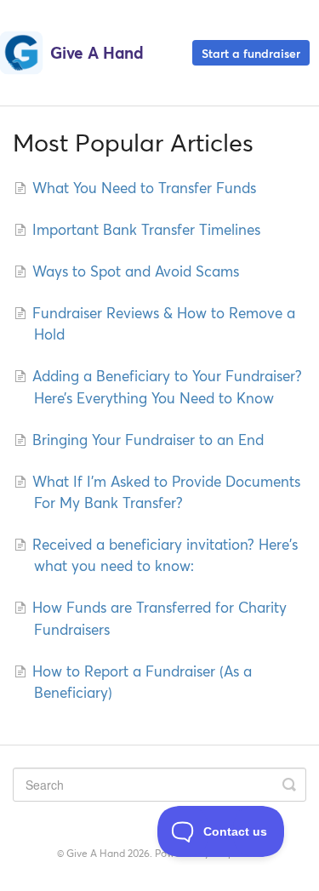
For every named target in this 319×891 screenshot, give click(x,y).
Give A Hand (95, 853)
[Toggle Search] (289, 785)
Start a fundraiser (251, 52)
